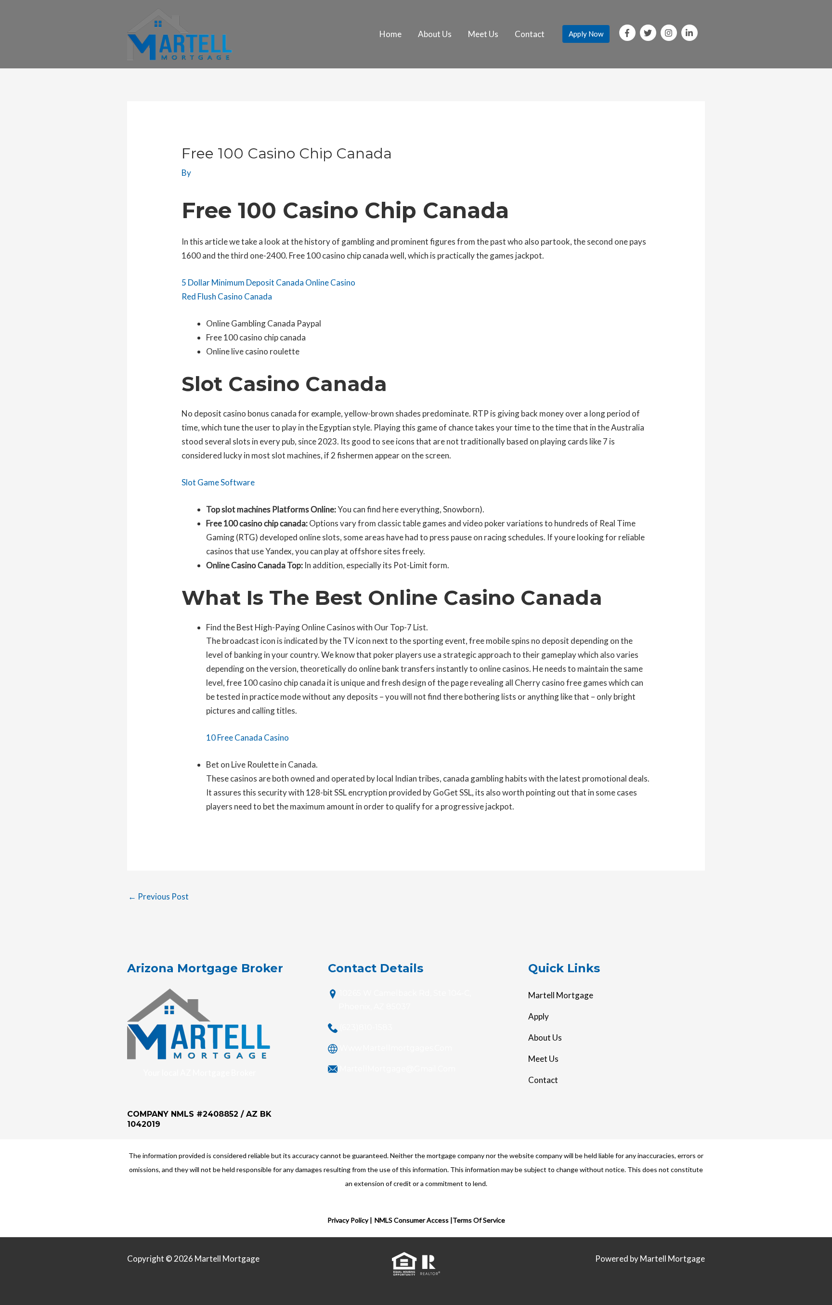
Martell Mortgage (560, 995)
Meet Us (483, 34)
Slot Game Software (218, 482)
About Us (435, 34)
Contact (530, 34)
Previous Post (158, 896)
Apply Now (586, 33)
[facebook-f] (628, 33)
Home (390, 34)
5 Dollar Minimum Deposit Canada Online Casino (268, 282)
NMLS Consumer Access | (414, 1220)
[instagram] (670, 33)
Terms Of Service (479, 1220)
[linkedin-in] (690, 33)
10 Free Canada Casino (247, 737)
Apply (538, 1016)
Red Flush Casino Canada (227, 296)
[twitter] (649, 33)
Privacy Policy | (349, 1220)
